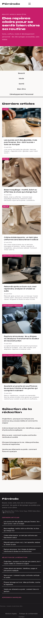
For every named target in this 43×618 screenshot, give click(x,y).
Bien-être (21, 89)
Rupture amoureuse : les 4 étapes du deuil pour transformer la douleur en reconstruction (20, 550)
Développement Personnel (21, 94)
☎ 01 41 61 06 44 (8, 512)
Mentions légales (11, 613)
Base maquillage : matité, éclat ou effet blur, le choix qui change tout (21, 529)
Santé (21, 84)
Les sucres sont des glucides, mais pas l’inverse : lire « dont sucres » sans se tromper (22, 522)
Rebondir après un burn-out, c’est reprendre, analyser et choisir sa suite (22, 543)
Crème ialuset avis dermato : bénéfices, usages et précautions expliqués (21, 429)
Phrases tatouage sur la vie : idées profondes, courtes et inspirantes (20, 443)
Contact (21, 617)
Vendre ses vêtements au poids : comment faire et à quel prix (19, 450)
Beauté (21, 73)
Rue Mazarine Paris (8, 511)
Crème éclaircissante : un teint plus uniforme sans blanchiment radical (20, 536)
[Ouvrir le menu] (30, 4)
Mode (21, 78)
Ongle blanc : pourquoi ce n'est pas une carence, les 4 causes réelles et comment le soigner (20, 421)
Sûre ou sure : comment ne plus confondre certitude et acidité (19, 436)
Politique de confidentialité (28, 613)
